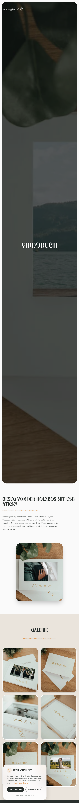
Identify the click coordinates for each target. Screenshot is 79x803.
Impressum (19, 795)
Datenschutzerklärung (20, 783)
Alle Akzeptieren (15, 789)
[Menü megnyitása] (74, 9)
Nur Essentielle (34, 789)
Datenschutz (29, 795)
